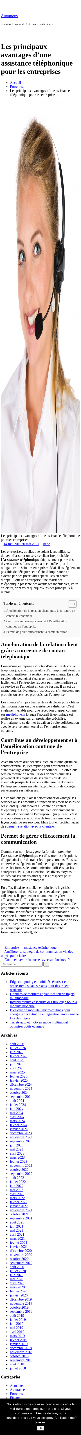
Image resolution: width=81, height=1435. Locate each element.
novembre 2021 (21, 1210)
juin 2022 (16, 1186)
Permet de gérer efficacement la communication (36, 632)
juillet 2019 (18, 1319)
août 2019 (17, 1315)
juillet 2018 (18, 1368)
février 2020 (18, 1291)
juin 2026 (16, 1052)
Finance (15, 1398)
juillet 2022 (18, 1182)
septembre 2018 (21, 1360)
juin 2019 (16, 1324)
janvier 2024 (19, 1129)
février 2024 (18, 1125)
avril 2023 (17, 1153)
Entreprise (17, 87)
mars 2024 (17, 1121)
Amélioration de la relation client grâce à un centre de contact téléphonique (40, 613)
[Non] (75, 1417)
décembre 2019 (21, 1299)
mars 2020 (17, 1287)
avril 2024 (17, 1117)
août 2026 (17, 1044)
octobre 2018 (19, 1356)
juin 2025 (16, 1064)
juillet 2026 (18, 1048)
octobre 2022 (19, 1169)
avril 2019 (17, 1332)
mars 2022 (17, 1198)
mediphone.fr (15, 714)
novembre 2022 (21, 1165)
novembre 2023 (21, 1137)
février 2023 (18, 1161)
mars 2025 (17, 1072)
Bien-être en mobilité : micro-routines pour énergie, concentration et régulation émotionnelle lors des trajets (44, 1014)
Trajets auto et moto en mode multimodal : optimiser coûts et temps (40, 1024)
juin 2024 (16, 1109)
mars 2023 (17, 1157)
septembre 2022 (21, 1174)
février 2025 (18, 1076)
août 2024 (17, 1101)
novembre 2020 (21, 1255)
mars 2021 (17, 1238)
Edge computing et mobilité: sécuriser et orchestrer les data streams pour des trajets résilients (39, 986)
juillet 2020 (18, 1271)
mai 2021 (16, 1230)
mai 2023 (16, 1149)
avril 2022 (17, 1194)
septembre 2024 (21, 1096)
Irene (46, 544)
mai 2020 (16, 1279)
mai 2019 (16, 1328)
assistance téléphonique (39, 947)
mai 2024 (16, 1113)
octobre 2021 (19, 1214)
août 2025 (17, 1060)
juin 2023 (16, 1145)
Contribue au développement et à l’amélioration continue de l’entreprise (36, 623)
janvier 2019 (19, 1344)
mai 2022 (16, 1190)
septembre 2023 (21, 1141)
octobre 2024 (19, 1092)
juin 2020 (16, 1275)
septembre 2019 (21, 1311)
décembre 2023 (21, 1133)
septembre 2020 (21, 1263)
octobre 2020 (19, 1259)
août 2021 (17, 1222)
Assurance (17, 1390)
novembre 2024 (21, 1088)
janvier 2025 (19, 1080)
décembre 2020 (21, 1251)
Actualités (17, 1385)
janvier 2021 (19, 1247)
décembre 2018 (21, 1348)
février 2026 (18, 1056)
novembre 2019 (21, 1303)
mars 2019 (17, 1336)
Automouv (9, 16)
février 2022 (18, 1202)
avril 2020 (17, 1283)
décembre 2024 (21, 1084)
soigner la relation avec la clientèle (29, 826)
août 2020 (17, 1267)
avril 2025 (17, 1068)
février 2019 (18, 1340)
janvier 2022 (19, 1206)
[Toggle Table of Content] (70, 604)
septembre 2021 (21, 1218)
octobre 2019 (19, 1307)
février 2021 (18, 1242)
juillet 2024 (18, 1105)
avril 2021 (17, 1234)
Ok (41, 1428)
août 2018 (17, 1364)
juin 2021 (16, 1226)
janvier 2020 (19, 1295)
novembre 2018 (21, 1352)
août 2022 (17, 1178)
